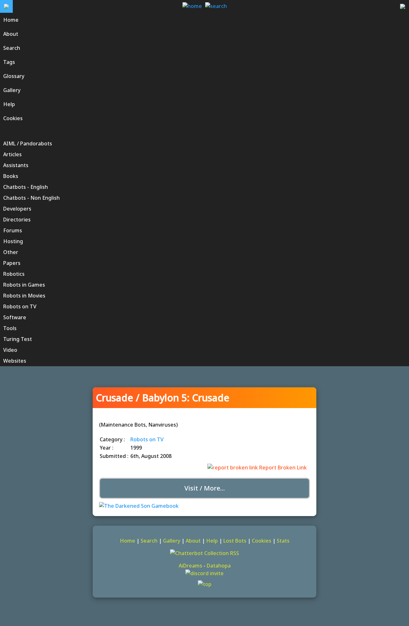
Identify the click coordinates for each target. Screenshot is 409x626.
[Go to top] (204, 584)
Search (149, 540)
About (193, 540)
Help (212, 540)
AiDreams (190, 565)
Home (127, 540)
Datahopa (219, 565)
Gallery (171, 540)
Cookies (261, 540)
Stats (283, 540)
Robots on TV (147, 439)
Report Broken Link (282, 467)
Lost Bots (234, 540)
